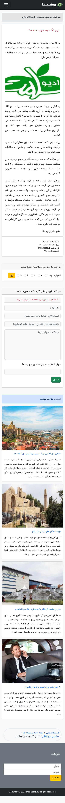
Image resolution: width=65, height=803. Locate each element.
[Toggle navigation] (6, 5)
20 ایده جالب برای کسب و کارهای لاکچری (43, 687)
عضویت (55, 778)
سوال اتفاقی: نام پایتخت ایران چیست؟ (41, 364)
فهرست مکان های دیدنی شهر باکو (46, 531)
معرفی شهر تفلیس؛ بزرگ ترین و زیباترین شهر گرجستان (37, 453)
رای (11, 275)
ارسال (56, 380)
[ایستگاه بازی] (52, 4)
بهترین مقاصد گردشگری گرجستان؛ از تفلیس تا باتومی (38, 609)
